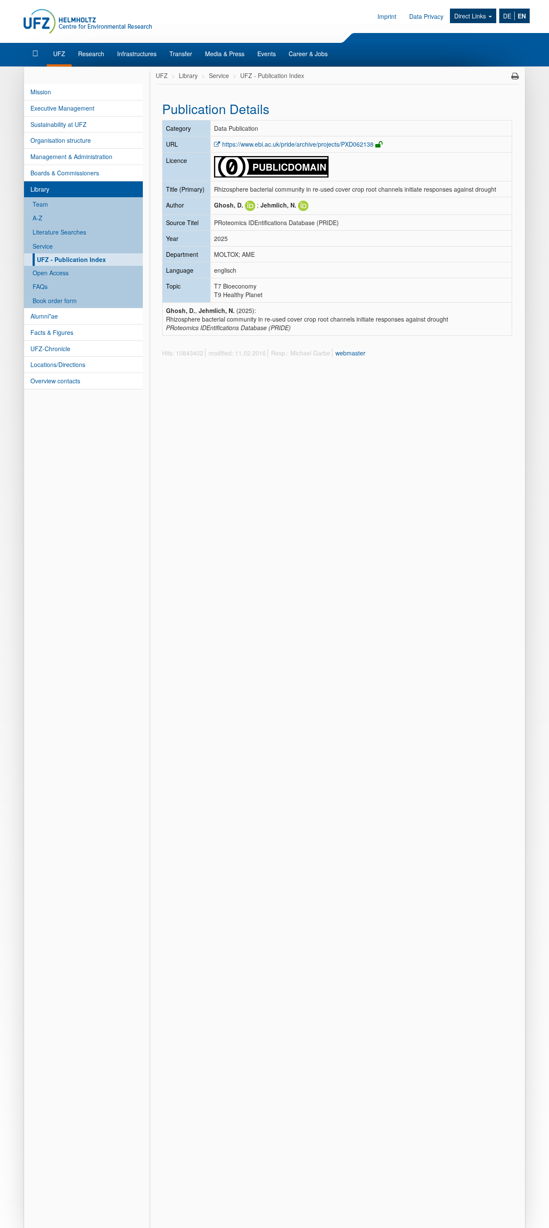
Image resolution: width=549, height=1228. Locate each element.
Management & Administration (71, 156)
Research (91, 53)
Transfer (180, 53)
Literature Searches (59, 232)
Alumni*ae (44, 316)
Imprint (386, 16)
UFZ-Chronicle (50, 348)
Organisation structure (60, 140)
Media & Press (224, 53)
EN (522, 16)
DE (507, 16)
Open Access (51, 272)
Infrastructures (137, 53)
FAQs (40, 286)
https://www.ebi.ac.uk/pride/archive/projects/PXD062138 (298, 144)
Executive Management (62, 108)
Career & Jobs (308, 53)
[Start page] (36, 53)
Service (43, 246)
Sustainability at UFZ (58, 124)
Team (40, 204)
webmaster (350, 353)
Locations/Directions (57, 364)
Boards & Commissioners (64, 173)
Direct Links (471, 16)
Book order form (55, 300)
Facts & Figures (51, 332)
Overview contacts (55, 380)
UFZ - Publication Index (71, 259)
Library (39, 189)
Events (266, 53)
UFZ (59, 53)
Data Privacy (426, 16)
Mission (40, 91)
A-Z (37, 218)
